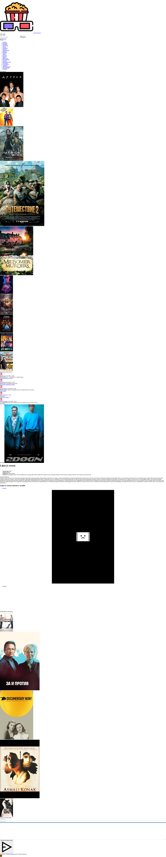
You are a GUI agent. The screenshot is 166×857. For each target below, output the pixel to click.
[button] (3, 38)
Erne (1, 395)
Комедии (5, 51)
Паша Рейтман (3, 388)
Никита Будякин (4, 401)
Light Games (3, 382)
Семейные (5, 48)
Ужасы (4, 46)
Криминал (5, 44)
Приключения (6, 50)
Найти (23, 37)
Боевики (5, 49)
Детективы (5, 63)
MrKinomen (2, 376)
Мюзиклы (5, 52)
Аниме (4, 53)
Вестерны (5, 43)
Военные (5, 56)
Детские (4, 60)
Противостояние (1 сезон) (6, 378)
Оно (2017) (2, 403)
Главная (5, 42)
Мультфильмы (6, 67)
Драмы (4, 57)
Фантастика (5, 45)
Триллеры (5, 65)
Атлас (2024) (3, 391)
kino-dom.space (12, 854)
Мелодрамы (5, 58)
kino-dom (37, 32)
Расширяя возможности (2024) (7, 384)
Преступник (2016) (4, 397)
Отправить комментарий (6, 840)
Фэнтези (5, 55)
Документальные (7, 66)
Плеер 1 (5, 488)
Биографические (7, 62)
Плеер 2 (5, 586)
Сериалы (5, 69)
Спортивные (6, 64)
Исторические (6, 59)
